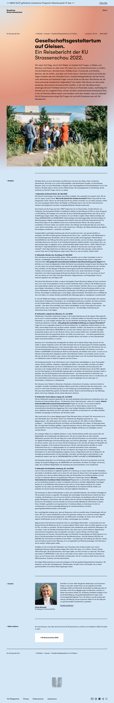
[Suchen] (106, 699)
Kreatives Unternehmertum (14, 11)
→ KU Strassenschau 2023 (49, 637)
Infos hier (103, 3)
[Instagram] (96, 699)
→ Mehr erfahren (12, 626)
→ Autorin (10, 584)
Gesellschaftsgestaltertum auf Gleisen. (64, 34)
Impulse (47, 34)
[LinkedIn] (99, 699)
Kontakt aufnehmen (66, 605)
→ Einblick (10, 181)
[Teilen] (103, 699)
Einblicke (39, 34)
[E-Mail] (92, 699)
